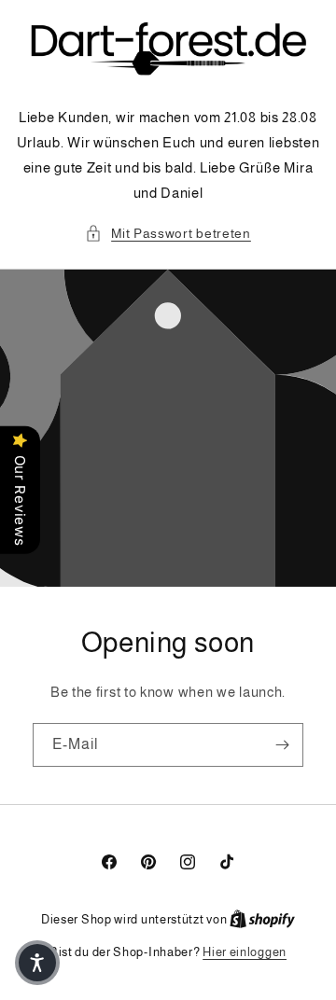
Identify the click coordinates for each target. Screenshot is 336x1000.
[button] (168, 233)
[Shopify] (262, 919)
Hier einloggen (245, 952)
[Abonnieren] (281, 745)
